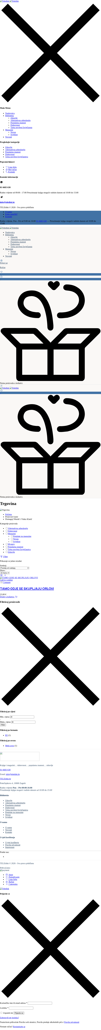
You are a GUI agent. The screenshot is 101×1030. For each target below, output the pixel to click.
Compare (7, 582)
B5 (6, 735)
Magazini (9, 130)
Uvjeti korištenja (12, 842)
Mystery (11, 544)
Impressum (9, 847)
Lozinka (4, 1008)
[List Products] (4, 575)
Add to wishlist (6, 580)
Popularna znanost (18, 123)
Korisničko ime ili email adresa (13, 1003)
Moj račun (12, 169)
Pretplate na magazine (22, 536)
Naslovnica (10, 113)
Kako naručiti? (11, 214)
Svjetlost (14, 134)
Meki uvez (9, 746)
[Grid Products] (1, 575)
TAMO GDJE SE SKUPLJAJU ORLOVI (27, 588)
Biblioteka (9, 116)
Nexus (13, 132)
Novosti (8, 137)
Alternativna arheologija (21, 120)
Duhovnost (15, 125)
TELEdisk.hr (5, 779)
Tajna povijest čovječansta (21, 127)
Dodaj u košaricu (7, 597)
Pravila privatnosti (12, 845)
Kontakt (11, 172)
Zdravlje (14, 118)
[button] (50, 278)
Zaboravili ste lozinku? (9, 1018)
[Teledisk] (9, 1)
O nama (8, 212)
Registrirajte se (19, 1027)
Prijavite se (19, 1013)
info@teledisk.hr (7, 202)
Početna (8, 514)
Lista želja (12, 167)
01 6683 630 (41, 221)
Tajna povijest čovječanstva (16, 157)
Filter (3, 725)
